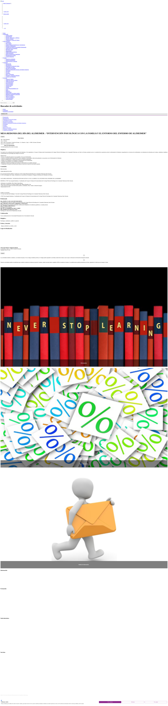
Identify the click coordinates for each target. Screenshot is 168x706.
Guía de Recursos (9, 82)
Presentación (8, 63)
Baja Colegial (8, 43)
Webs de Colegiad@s (10, 96)
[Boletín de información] (84, 567)
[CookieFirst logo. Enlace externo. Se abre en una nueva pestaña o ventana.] (1, 700)
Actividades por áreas (10, 67)
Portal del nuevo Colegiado (11, 61)
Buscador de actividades (11, 68)
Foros (7, 89)
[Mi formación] (84, 366)
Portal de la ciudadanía (10, 59)
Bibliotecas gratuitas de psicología (13, 94)
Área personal (9, 50)
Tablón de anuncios (10, 81)
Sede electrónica (6, 41)
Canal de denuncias (10, 56)
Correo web (6, 11)
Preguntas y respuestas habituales (12, 75)
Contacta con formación (11, 76)
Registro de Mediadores (11, 46)
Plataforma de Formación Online (12, 66)
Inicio (4, 33)
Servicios (5, 78)
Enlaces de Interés (9, 95)
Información (5, 34)
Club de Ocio (8, 86)
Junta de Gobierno (9, 39)
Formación (5, 62)
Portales (4, 57)
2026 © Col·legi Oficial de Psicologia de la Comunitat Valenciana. (14, 695)
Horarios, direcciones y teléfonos (12, 37)
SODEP (7, 87)
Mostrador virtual (9, 49)
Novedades (8, 70)
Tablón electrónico (9, 53)
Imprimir (2, 136)
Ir (13, 102)
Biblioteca (8, 90)
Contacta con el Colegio (5, 649)
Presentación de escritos (11, 55)
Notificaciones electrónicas (11, 52)
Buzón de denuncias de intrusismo (13, 54)
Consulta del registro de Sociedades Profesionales (16, 47)
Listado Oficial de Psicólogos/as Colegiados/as (15, 44)
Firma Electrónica (9, 83)
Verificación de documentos (11, 48)
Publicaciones (8, 92)
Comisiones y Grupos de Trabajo (12, 40)
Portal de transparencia (10, 60)
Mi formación (8, 65)
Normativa (8, 73)
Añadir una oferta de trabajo (11, 80)
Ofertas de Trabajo (9, 79)
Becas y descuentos (10, 74)
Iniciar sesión (6, 14)
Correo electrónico (9, 98)
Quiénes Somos (9, 35)
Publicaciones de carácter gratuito (13, 93)
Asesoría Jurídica (9, 85)
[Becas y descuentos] (84, 466)
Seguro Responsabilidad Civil (12, 88)
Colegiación (8, 42)
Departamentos (9, 36)
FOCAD (7, 72)
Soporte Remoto (9, 99)
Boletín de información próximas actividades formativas (17, 69)
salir (5, 28)
